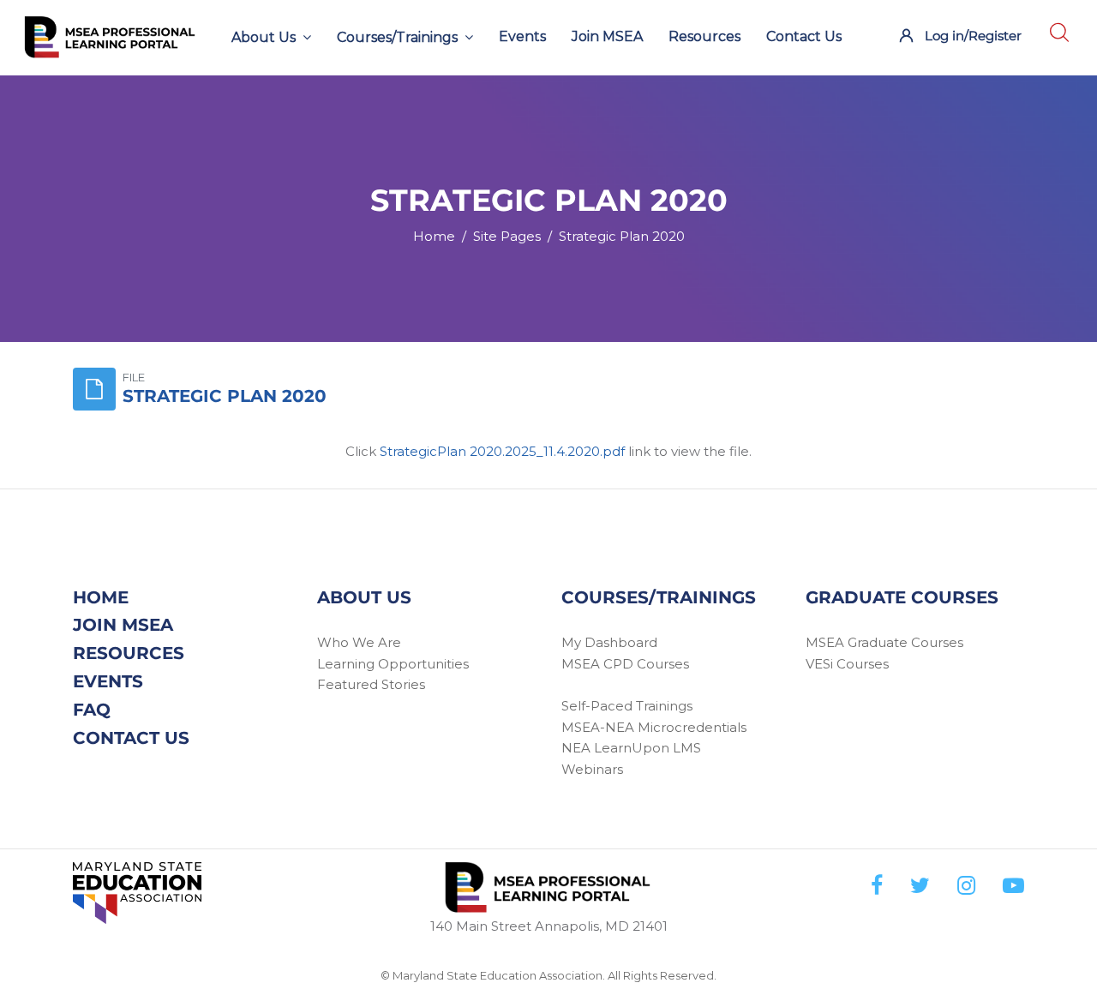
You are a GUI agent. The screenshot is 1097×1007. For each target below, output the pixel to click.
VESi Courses (847, 664)
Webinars (592, 769)
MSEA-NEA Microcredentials (653, 727)
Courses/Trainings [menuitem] (397, 37)
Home (434, 236)
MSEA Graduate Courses (884, 642)
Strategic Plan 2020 (622, 236)
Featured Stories (371, 684)
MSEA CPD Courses (625, 664)
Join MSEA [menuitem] (607, 36)
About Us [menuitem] (263, 37)
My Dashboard (609, 642)
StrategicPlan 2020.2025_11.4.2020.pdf (502, 451)
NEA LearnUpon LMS (631, 748)
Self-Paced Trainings (626, 706)
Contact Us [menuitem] (804, 36)
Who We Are (359, 642)
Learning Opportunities (393, 664)
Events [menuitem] (522, 36)
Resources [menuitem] (704, 36)
